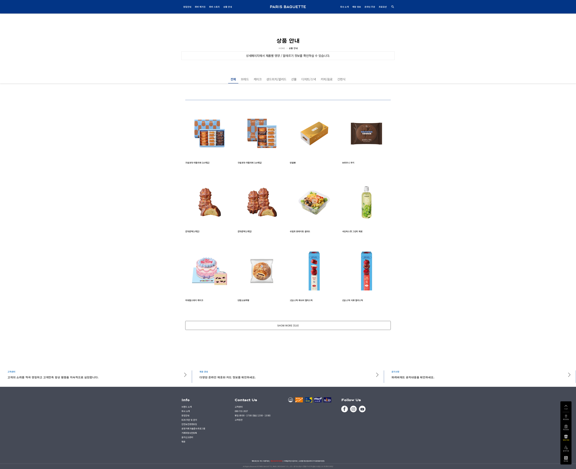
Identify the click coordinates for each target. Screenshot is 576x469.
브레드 (245, 79)
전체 (233, 79)
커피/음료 (327, 79)
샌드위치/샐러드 (276, 79)
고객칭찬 (238, 419)
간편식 (341, 79)
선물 (294, 79)
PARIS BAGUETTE (288, 6)
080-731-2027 (241, 411)
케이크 (258, 79)
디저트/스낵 (308, 79)
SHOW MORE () (288, 325)
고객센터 (238, 406)
